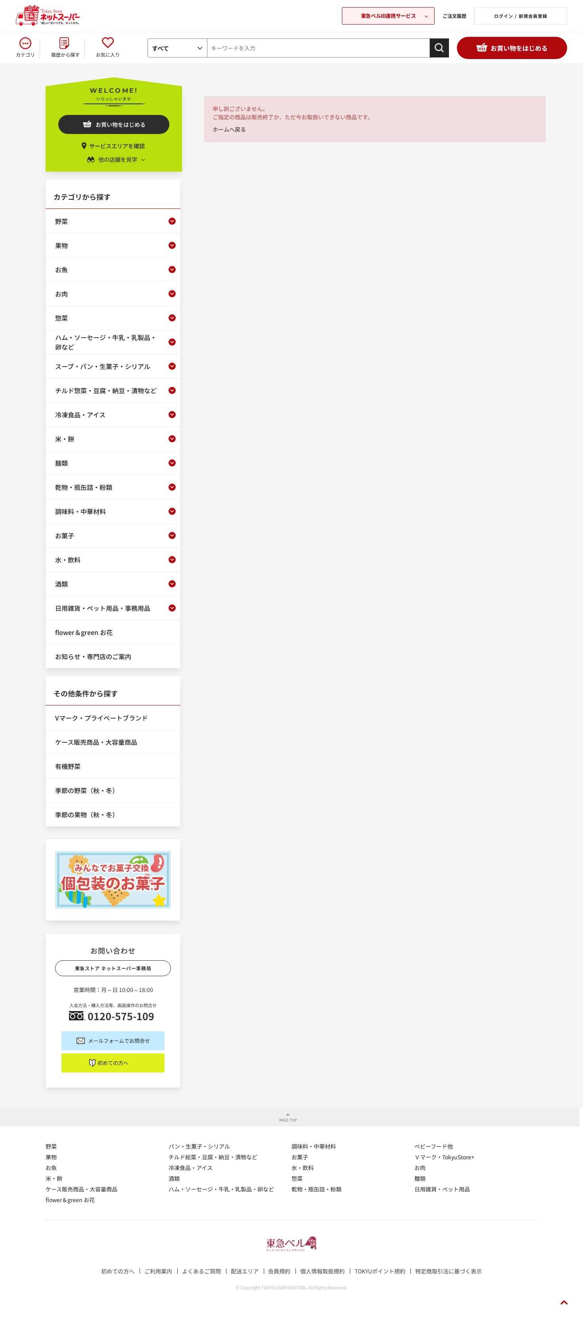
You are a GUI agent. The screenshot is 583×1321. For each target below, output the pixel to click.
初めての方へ (113, 1063)
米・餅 (54, 1178)
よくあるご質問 (201, 1271)
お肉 (420, 1168)
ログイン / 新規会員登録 (520, 16)
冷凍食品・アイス (191, 1168)
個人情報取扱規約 (322, 1271)
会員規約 (279, 1271)
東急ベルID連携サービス (388, 15)
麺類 (420, 1178)
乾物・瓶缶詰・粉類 (316, 1189)
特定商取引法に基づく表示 (448, 1271)
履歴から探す (65, 54)
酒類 (174, 1178)
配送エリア (245, 1271)
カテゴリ (25, 54)
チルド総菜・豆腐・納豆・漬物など (213, 1157)
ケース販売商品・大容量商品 (81, 1189)
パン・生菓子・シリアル (199, 1146)
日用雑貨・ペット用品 (442, 1189)
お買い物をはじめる (519, 48)
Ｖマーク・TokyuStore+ (444, 1157)
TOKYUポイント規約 (380, 1271)
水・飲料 (303, 1168)
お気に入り (108, 54)
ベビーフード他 (433, 1146)
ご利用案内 (158, 1271)
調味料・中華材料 (314, 1146)
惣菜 (297, 1178)
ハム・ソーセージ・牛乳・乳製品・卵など (221, 1189)
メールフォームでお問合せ (119, 1040)
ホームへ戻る (229, 129)
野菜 (51, 1146)
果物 (51, 1157)
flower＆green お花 (70, 1200)
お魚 (51, 1168)
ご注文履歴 (454, 15)
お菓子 (300, 1157)
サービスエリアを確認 (117, 146)
